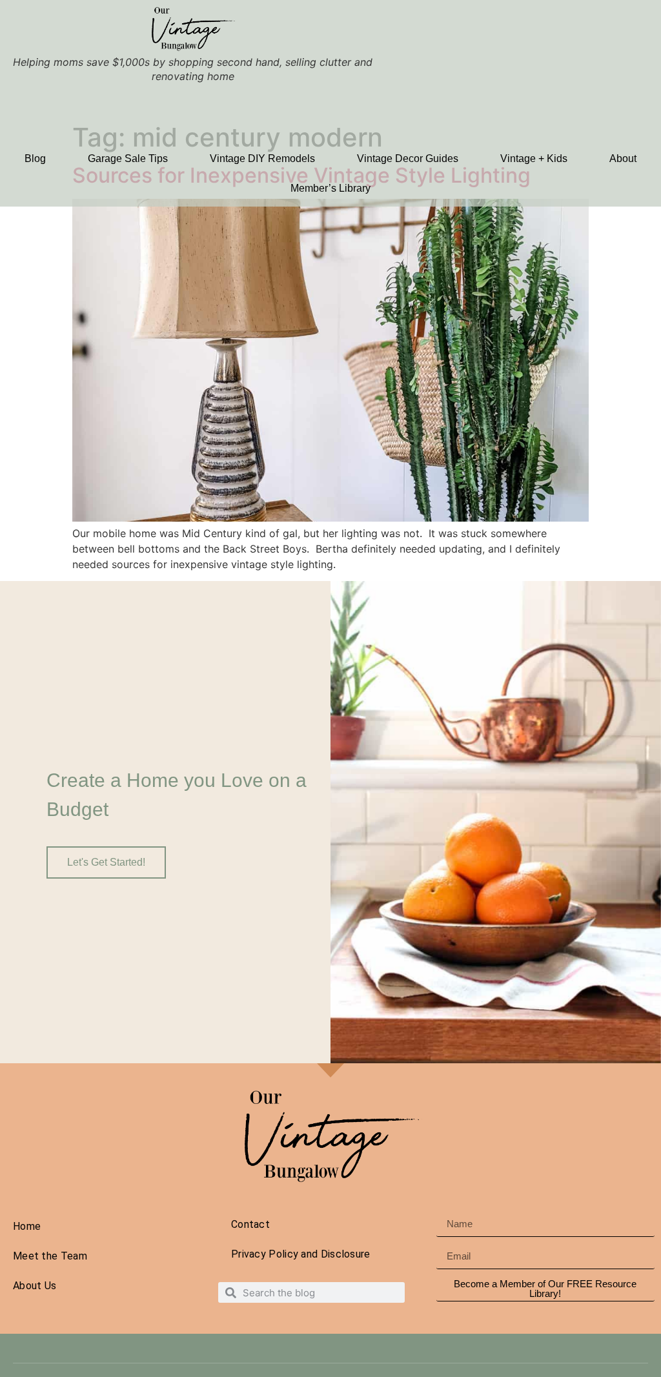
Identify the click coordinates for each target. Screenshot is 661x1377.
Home (27, 1226)
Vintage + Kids (533, 158)
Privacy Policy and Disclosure (301, 1254)
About (622, 158)
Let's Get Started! (106, 862)
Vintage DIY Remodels (262, 158)
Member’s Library (330, 188)
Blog (35, 158)
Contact (250, 1224)
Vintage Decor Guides (407, 158)
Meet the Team (50, 1256)
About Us (34, 1286)
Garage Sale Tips (128, 158)
